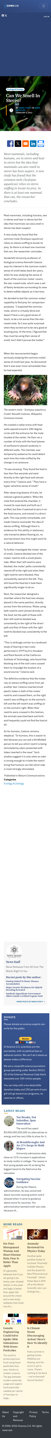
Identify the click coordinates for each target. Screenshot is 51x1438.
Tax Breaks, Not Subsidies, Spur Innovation (26, 1120)
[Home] (12, 6)
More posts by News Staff (30, 1001)
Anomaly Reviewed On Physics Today (36, 1247)
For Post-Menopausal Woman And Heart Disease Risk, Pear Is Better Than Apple (12, 1255)
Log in (46, 17)
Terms (45, 1412)
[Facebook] (3, 15)
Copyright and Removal (18, 1416)
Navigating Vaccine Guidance (28, 1180)
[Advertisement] (25, 47)
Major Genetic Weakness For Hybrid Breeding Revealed (24, 988)
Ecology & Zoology (15, 89)
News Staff (25, 108)
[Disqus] (25, 823)
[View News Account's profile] (11, 110)
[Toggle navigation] (44, 6)
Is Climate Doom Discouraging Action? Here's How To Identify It (37, 1337)
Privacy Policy (33, 1414)
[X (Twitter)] (6, 15)
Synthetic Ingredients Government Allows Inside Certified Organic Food (24, 994)
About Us (5, 1414)
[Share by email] (25, 143)
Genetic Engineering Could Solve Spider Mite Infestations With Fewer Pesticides (11, 1339)
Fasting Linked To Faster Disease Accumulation (22, 982)
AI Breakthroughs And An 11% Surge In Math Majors (30, 1145)
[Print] (41, 143)
